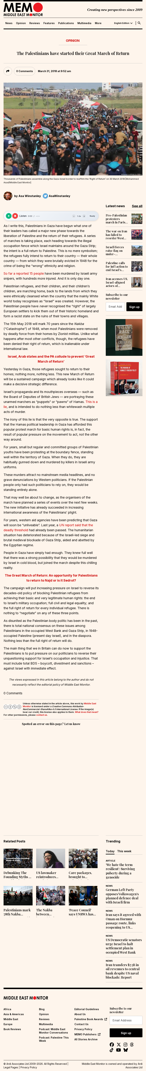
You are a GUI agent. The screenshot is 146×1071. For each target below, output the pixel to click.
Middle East (11, 1019)
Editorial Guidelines (86, 1009)
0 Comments (24, 71)
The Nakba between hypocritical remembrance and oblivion (50, 912)
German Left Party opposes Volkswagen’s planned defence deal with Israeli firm (122, 896)
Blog (42, 1009)
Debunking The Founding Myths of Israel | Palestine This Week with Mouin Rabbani (18, 875)
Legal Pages (11, 1067)
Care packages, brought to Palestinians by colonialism (80, 875)
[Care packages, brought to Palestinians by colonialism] (83, 858)
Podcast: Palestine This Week (54, 1039)
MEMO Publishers (85, 1034)
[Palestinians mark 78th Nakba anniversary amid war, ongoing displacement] (18, 895)
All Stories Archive (86, 1039)
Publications (66, 23)
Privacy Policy (83, 1029)
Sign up (134, 307)
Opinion (21, 23)
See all (137, 206)
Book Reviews (12, 1029)
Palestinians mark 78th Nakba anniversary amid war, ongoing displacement (17, 912)
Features (49, 23)
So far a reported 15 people (24, 273)
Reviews (34, 23)
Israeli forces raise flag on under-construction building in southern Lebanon (115, 250)
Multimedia (84, 23)
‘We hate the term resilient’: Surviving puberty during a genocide (120, 871)
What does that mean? (86, 712)
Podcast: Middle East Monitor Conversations (53, 1031)
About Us (80, 1014)
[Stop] (15, 216)
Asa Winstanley (30, 196)
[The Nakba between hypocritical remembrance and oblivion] (50, 895)
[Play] (9, 216)
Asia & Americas (14, 1014)
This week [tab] (124, 851)
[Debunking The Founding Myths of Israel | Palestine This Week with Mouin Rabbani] (18, 858)
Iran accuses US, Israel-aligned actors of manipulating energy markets (117, 282)
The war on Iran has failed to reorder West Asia (116, 234)
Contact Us (81, 1024)
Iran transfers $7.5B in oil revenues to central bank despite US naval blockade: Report (123, 971)
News (8, 23)
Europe (8, 1024)
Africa (7, 1009)
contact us (41, 715)
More (98, 23)
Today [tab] (110, 851)
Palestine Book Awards (88, 1019)
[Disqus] (51, 775)
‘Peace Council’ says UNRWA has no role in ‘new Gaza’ (81, 912)
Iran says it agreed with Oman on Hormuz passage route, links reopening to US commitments (123, 921)
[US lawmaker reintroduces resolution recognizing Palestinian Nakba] (50, 858)
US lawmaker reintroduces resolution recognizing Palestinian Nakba (49, 875)
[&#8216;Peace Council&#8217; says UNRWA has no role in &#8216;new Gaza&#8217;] (83, 895)
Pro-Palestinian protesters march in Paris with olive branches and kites (116, 219)
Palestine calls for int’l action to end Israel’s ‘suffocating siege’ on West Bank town (117, 266)
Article (110, 860)
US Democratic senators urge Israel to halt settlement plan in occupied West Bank (124, 946)
